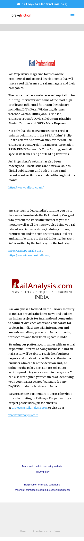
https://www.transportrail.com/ (29, 255)
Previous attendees (46, 531)
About (23, 531)
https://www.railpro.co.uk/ (26, 187)
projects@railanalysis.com (29, 407)
